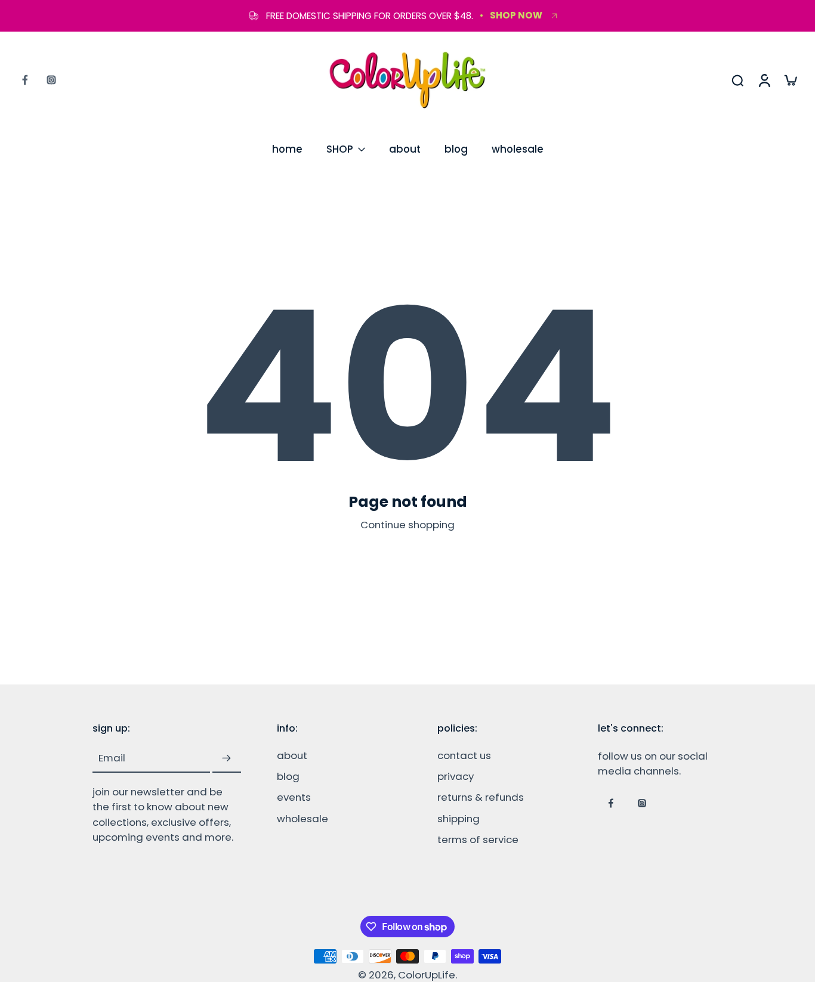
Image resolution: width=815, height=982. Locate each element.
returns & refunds (480, 798)
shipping (458, 819)
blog (456, 149)
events (294, 798)
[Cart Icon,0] (790, 80)
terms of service (477, 840)
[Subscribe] (226, 759)
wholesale (518, 149)
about (405, 149)
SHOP (339, 149)
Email (111, 759)
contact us (464, 756)
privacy (455, 777)
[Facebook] (25, 80)
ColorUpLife (426, 975)
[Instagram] (51, 80)
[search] (737, 80)
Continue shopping (407, 525)
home (287, 149)
